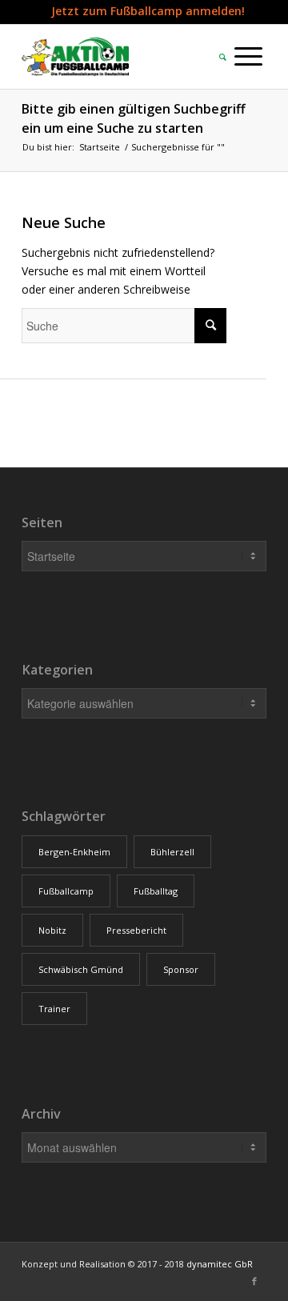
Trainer (54, 1009)
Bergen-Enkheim (74, 852)
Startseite (99, 147)
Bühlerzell (172, 852)
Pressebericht (136, 930)
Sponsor (180, 969)
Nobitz (52, 930)
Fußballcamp (66, 891)
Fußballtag (156, 891)
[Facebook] (254, 1281)
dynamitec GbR (219, 1264)
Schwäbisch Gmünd (80, 969)
